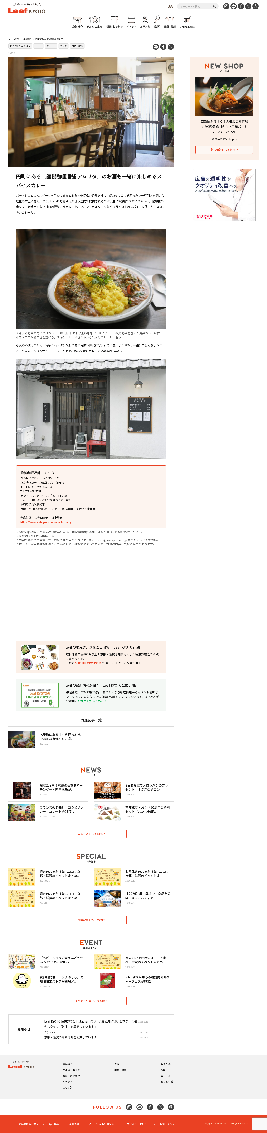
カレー (38, 46)
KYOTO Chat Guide (20, 46)
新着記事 (166, 1064)
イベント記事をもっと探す (91, 1001)
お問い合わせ (167, 1124)
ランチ (63, 46)
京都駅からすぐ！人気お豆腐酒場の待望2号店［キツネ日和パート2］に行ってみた (224, 126)
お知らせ (50, 1032)
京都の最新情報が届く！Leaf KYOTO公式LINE (101, 685)
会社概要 (54, 1124)
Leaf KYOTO (14, 39)
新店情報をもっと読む (224, 150)
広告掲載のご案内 (28, 1124)
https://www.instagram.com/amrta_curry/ (46, 522)
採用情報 (74, 1124)
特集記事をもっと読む (91, 920)
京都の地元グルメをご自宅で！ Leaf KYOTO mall (103, 647)
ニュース (165, 1075)
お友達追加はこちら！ (92, 701)
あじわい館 (167, 1081)
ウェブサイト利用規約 (101, 1124)
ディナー (51, 46)
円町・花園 (77, 46)
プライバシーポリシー (136, 1124)
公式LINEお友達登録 (88, 663)
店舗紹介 (27, 39)
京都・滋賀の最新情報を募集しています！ (72, 1037)
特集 (163, 1070)
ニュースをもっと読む (91, 834)
